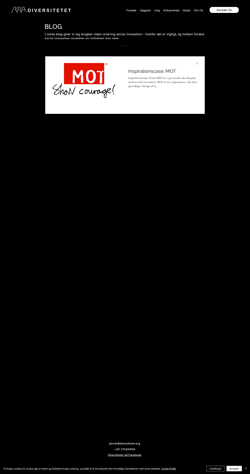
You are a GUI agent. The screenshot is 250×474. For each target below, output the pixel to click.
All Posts (50, 46)
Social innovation (74, 46)
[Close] (246, 468)
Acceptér (234, 468)
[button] (200, 46)
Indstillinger (215, 468)
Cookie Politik (168, 468)
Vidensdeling (102, 46)
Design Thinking (150, 46)
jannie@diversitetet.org (124, 443)
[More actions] (198, 63)
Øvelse (172, 46)
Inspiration (125, 46)
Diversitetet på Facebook (124, 455)
